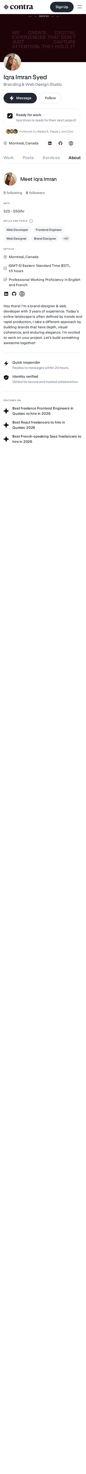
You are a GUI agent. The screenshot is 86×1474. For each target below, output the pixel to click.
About (75, 157)
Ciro (70, 131)
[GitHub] (60, 143)
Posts (28, 157)
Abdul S (43, 131)
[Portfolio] (71, 143)
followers (35, 193)
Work (9, 157)
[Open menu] (79, 7)
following (13, 193)
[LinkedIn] (50, 143)
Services (51, 157)
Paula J (55, 131)
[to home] (19, 7)
